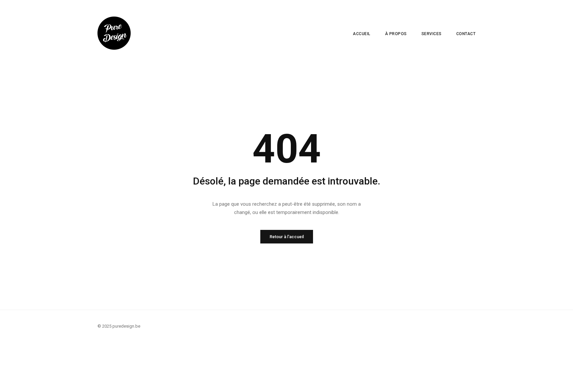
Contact (466, 33)
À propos (396, 33)
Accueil (361, 33)
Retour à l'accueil (287, 236)
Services (431, 33)
